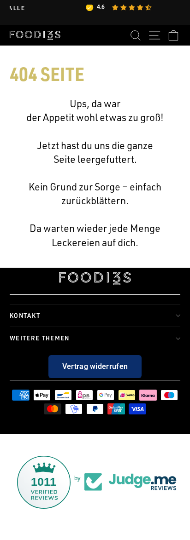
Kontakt (25, 315)
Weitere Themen (40, 338)
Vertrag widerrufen (95, 366)
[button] (24, 535)
